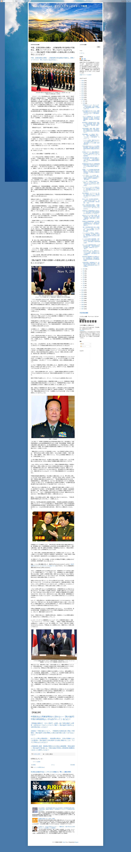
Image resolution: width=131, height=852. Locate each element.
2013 (82, 296)
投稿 (82, 343)
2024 (82, 84)
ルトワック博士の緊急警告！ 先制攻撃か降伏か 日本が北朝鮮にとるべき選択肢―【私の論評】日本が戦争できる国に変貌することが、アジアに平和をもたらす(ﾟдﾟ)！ (53, 740)
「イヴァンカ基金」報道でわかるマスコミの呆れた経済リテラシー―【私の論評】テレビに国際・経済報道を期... (90, 142)
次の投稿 (33, 764)
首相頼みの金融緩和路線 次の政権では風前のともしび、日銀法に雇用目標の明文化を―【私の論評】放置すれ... (90, 223)
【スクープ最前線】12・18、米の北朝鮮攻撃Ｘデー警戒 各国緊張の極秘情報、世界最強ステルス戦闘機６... (91, 118)
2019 (82, 95)
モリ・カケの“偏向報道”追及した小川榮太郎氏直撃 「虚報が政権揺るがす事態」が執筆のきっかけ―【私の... (91, 246)
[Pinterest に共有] (52, 754)
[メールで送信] (46, 754)
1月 (84, 287)
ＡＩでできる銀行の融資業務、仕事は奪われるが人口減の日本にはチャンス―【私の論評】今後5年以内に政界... (91, 240)
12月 (84, 101)
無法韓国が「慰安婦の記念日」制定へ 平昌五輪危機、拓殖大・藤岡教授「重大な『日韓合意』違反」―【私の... (90, 124)
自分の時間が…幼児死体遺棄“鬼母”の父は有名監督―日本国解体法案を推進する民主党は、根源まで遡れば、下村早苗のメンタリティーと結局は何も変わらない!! (56, 809)
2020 (82, 93)
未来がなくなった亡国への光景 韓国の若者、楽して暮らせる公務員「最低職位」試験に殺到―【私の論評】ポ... (90, 217)
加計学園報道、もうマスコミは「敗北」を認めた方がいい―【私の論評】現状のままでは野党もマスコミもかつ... (90, 195)
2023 (82, 86)
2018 (82, 97)
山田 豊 (83, 58)
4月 (84, 281)
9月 (84, 271)
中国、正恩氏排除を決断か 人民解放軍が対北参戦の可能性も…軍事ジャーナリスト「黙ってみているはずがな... (90, 206)
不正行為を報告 (84, 312)
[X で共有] (49, 754)
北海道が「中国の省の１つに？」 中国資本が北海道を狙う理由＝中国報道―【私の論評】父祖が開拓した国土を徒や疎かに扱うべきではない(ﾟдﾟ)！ (53, 732)
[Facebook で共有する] (50, 754)
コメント (83, 346)
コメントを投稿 (36, 761)
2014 (82, 294)
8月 (84, 273)
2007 (82, 308)
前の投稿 (73, 764)
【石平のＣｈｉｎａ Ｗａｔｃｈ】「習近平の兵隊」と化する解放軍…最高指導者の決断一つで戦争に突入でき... (90, 106)
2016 (82, 290)
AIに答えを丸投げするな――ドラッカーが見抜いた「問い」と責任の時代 (51, 771)
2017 (82, 99)
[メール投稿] (43, 754)
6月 (84, 277)
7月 (84, 275)
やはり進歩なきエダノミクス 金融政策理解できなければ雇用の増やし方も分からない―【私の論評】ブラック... (90, 112)
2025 (82, 82)
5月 (84, 279)
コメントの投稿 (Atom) (39, 767)
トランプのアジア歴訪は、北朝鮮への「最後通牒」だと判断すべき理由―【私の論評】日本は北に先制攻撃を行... (90, 234)
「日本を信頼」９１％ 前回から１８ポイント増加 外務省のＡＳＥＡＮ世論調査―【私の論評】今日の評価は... (90, 252)
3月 (84, 283)
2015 (82, 292)
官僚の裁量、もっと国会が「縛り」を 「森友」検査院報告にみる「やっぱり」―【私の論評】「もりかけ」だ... (90, 136)
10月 (84, 269)
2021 (82, 91)
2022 (82, 89)
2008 (82, 306)
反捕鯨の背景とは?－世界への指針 (46, 818)
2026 (82, 80)
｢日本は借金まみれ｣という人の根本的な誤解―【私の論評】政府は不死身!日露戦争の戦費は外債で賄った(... (91, 148)
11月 (84, 103)
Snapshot (82, 330)
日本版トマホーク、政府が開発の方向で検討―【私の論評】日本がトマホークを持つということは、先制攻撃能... (90, 153)
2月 (84, 285)
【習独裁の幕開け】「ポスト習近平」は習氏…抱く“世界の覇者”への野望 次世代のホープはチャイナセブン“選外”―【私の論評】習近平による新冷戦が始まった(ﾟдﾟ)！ (52, 725)
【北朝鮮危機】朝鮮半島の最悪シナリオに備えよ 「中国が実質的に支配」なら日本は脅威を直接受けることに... (90, 159)
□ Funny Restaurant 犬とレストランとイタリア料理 (59, 6)
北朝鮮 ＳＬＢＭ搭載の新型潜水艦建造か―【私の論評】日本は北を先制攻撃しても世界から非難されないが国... (90, 171)
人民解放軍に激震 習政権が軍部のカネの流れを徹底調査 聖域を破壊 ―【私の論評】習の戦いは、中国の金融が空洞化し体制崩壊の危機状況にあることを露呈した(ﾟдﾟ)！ (53, 748)
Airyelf (64, 842)
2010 (82, 302)
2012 (82, 298)
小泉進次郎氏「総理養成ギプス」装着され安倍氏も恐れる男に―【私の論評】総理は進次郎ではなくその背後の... (90, 264)
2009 (82, 304)
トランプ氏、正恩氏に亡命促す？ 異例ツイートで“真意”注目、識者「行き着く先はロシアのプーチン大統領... (90, 183)
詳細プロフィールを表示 (85, 74)
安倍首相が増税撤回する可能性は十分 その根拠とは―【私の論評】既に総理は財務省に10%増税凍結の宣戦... (90, 258)
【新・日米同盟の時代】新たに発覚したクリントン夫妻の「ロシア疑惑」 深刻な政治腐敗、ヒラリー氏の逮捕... (90, 229)
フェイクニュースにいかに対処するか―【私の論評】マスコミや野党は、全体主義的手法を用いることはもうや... (90, 189)
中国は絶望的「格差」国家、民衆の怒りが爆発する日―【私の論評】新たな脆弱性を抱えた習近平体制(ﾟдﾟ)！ (90, 130)
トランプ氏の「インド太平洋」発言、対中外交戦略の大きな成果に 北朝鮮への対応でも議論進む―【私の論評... (91, 177)
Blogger (76, 842)
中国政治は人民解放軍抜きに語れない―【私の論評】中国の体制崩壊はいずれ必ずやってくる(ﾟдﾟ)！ (90, 212)
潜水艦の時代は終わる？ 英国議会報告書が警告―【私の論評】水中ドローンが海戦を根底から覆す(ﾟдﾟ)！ (91, 165)
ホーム (53, 764)
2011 (82, 300)
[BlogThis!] (47, 754)
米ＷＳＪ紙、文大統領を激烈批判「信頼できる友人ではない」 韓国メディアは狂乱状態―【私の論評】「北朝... (90, 200)
